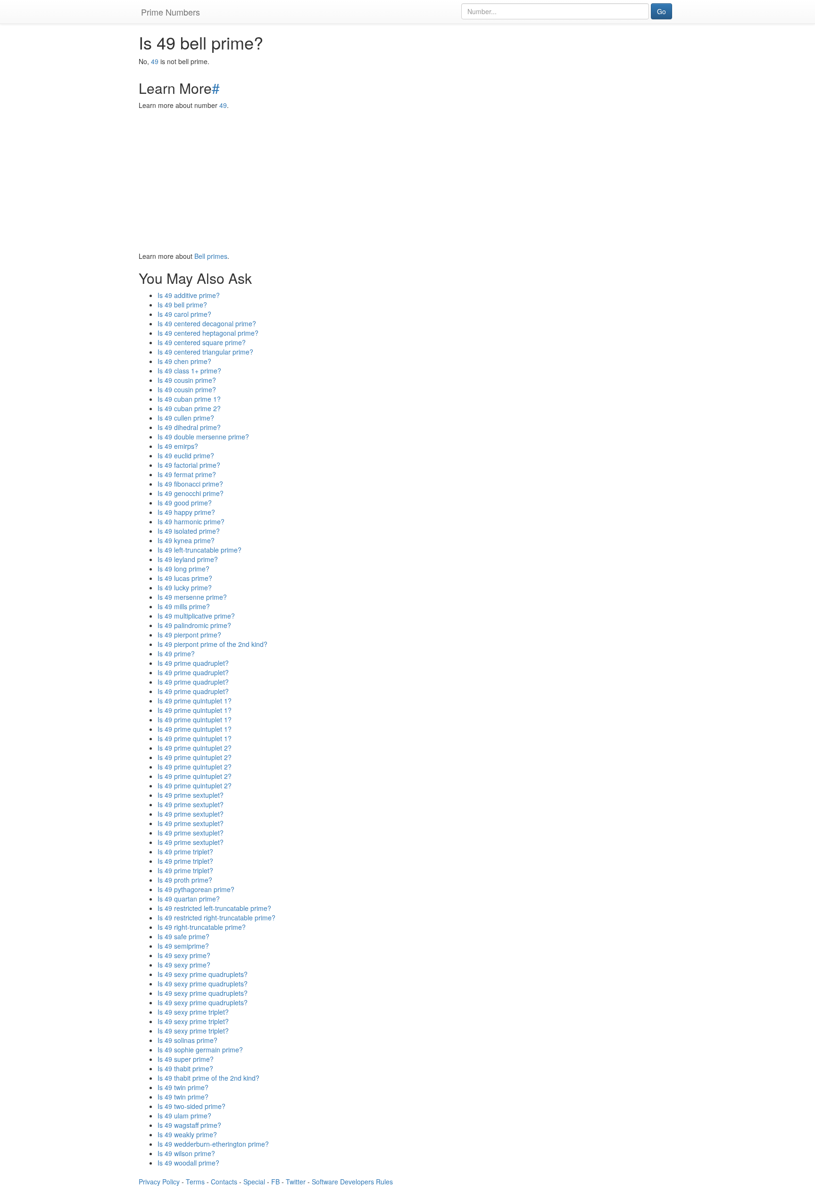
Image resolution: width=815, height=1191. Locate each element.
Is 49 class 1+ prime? (189, 370)
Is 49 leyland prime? (188, 559)
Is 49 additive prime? (189, 295)
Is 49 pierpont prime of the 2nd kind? (212, 644)
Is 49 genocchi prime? (191, 493)
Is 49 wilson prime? (186, 1153)
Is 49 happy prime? (186, 512)
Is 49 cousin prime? (187, 380)
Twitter (296, 1181)
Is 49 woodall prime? (188, 1162)
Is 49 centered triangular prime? (205, 351)
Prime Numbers (170, 12)
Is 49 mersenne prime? (192, 597)
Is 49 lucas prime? (185, 578)
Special (254, 1181)
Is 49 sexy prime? (184, 955)
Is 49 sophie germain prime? (200, 1049)
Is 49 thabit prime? (185, 1068)
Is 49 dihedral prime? (189, 427)
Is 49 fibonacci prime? (190, 483)
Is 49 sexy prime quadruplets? (203, 974)
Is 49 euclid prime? (186, 455)
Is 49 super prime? (186, 1059)
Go (661, 11)
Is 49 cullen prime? (186, 417)
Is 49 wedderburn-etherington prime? (213, 1144)
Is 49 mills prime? (184, 606)
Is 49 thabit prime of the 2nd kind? (208, 1078)
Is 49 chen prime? (184, 361)
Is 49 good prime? (185, 502)
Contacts (224, 1181)
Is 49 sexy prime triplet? (193, 1012)
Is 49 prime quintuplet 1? (195, 700)
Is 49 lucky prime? (185, 587)
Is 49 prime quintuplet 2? (195, 748)
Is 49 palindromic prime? (194, 625)
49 (154, 61)
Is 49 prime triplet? (185, 851)
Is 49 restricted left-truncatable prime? (214, 908)
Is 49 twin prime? (183, 1087)
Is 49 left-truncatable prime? (199, 549)
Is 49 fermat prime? (187, 474)
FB (275, 1181)
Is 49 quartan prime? (189, 898)
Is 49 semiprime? (183, 946)
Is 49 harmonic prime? (191, 521)
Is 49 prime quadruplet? (193, 663)
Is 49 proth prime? (185, 880)
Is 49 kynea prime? (186, 540)
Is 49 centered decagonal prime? (207, 323)
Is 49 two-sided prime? (191, 1106)
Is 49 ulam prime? (184, 1115)
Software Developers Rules (352, 1181)
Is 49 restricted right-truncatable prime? (216, 917)
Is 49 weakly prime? (187, 1134)
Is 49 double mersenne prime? (203, 436)
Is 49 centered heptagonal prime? (208, 333)
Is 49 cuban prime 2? (189, 408)
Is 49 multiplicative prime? (196, 615)
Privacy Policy (159, 1181)
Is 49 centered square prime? (202, 342)
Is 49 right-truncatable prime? (202, 927)
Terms (195, 1181)
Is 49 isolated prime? (189, 531)
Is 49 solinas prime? (187, 1040)
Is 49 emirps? (178, 446)
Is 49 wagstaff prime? (189, 1125)
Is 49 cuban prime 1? (189, 399)
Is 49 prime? (176, 653)
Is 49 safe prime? (183, 936)
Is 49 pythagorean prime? (196, 889)
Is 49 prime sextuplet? (191, 795)
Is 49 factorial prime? (189, 465)
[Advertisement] (407, 181)
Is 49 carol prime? (184, 314)
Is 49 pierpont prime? (189, 634)
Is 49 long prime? (183, 568)
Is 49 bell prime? (182, 304)
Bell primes (210, 256)
